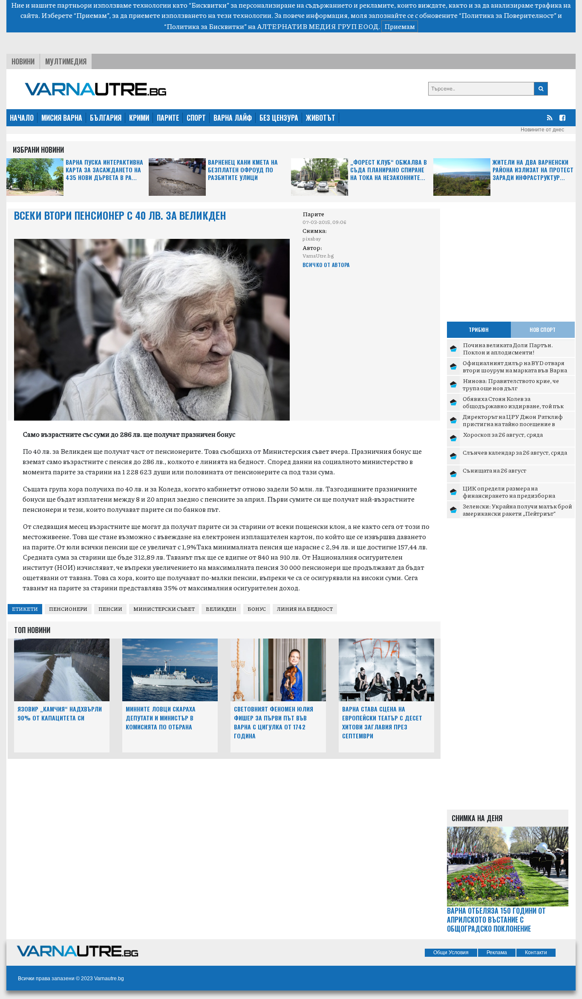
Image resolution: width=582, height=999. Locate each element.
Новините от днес (542, 130)
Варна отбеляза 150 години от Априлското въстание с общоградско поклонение (496, 919)
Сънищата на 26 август (494, 470)
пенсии (110, 609)
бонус (257, 609)
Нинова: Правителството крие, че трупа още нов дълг (511, 384)
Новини (23, 61)
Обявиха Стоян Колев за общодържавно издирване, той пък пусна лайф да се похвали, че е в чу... (513, 406)
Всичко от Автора (326, 264)
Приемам (399, 26)
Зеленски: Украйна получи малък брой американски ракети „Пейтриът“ (517, 510)
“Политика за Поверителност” (507, 15)
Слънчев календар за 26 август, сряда (515, 452)
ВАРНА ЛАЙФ (232, 118)
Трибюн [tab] (479, 329)
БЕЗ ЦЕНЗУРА (278, 118)
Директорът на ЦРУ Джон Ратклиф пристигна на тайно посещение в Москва (513, 424)
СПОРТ (196, 118)
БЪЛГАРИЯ (105, 118)
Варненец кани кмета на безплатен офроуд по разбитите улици (243, 170)
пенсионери (68, 609)
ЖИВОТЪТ (320, 118)
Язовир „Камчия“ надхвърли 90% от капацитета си (59, 713)
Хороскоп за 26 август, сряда (503, 434)
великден (221, 609)
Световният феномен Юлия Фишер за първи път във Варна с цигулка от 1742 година (273, 722)
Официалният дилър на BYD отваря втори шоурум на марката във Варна (515, 366)
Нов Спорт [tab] (543, 329)
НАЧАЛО (22, 118)
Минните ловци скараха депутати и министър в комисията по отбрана (161, 717)
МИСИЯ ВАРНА (61, 118)
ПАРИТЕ (168, 118)
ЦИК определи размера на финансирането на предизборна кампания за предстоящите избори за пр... (516, 499)
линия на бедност (305, 609)
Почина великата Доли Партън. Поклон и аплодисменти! (508, 348)
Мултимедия (65, 61)
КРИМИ (139, 118)
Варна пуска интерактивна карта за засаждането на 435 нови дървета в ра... (104, 170)
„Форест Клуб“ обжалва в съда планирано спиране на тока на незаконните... (388, 170)
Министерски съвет (164, 609)
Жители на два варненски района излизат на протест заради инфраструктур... (533, 170)
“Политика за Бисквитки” (205, 26)
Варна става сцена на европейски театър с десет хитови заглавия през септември (382, 722)
